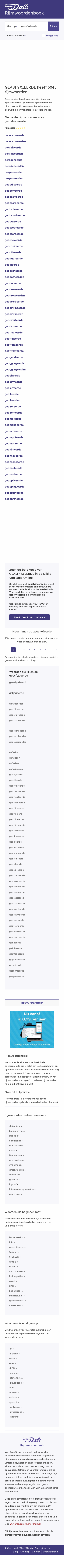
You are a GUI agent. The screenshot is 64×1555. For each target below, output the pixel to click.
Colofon (36, 1551)
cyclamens (15, 1164)
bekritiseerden (14, 153)
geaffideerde (16, 808)
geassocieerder (17, 742)
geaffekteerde (17, 797)
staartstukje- (16, 1295)
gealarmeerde (13, 381)
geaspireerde (16, 869)
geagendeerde (14, 357)
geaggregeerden (15, 369)
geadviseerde (13, 326)
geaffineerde (13, 338)
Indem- (13, 1252)
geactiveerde (13, 252)
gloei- (12, 1281)
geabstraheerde (15, 215)
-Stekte (13, 1392)
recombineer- (16, 1247)
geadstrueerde (14, 313)
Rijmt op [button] (11, 26)
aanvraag (14, 1194)
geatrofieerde (17, 925)
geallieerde (12, 394)
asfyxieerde (16, 692)
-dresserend (15, 1411)
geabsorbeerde (14, 202)
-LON (12, 1368)
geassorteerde (17, 909)
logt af (13, 1184)
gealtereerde (13, 406)
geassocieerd (16, 897)
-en (11, 1387)
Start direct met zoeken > (29, 617)
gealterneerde (13, 412)
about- (13, 1266)
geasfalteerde (17, 714)
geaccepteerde (14, 227)
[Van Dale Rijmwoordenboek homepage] (18, 7)
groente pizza (16, 1169)
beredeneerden (14, 166)
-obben (13, 1373)
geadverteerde (14, 320)
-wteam (13, 1416)
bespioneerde (13, 172)
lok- (11, 1242)
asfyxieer (14, 752)
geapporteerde (14, 492)
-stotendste (15, 1377)
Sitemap (24, 1551)
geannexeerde (14, 455)
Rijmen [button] (53, 26)
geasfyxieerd (17, 682)
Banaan (13, 1135)
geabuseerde (13, 221)
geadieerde (12, 264)
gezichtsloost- (16, 1300)
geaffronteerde (14, 350)
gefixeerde (15, 942)
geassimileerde (17, 730)
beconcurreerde (14, 135)
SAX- (12, 1286)
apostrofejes (16, 1160)
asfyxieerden (16, 703)
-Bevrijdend (15, 1382)
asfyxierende (16, 769)
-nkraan (13, 1353)
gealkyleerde (16, 836)
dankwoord (15, 1145)
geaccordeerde (14, 233)
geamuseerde (13, 443)
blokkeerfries (16, 1131)
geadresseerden (15, 295)
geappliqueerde (14, 486)
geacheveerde (13, 240)
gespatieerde (16, 976)
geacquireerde (14, 246)
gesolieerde (15, 965)
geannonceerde (14, 461)
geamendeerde (14, 424)
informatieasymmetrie (21, 1189)
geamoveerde (13, 431)
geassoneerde (17, 903)
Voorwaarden (50, 1551)
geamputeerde (14, 437)
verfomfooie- (16, 1271)
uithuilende (15, 1140)
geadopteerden (14, 276)
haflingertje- (16, 1276)
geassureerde (16, 920)
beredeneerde (13, 159)
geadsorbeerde (14, 301)
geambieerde (13, 418)
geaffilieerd (15, 813)
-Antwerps (14, 1407)
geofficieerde (16, 953)
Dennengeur (16, 1155)
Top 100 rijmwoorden (32, 1002)
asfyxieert (14, 757)
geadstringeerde (15, 307)
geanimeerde (13, 449)
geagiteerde (12, 375)
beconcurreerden (15, 141)
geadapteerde (14, 258)
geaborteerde (13, 190)
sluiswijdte (15, 1126)
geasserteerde (17, 875)
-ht (10, 1348)
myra (12, 1150)
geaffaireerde (17, 785)
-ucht (12, 1358)
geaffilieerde (16, 709)
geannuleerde (13, 474)
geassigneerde (17, 881)
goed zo (13, 1179)
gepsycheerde (17, 959)
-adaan (13, 1397)
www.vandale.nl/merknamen (25, 1523)
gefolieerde (15, 948)
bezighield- (15, 1290)
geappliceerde (14, 480)
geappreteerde (14, 498)
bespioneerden (14, 178)
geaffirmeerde (14, 344)
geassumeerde (17, 914)
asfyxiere (14, 763)
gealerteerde (13, 387)
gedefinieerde (17, 931)
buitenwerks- (16, 1237)
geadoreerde (13, 283)
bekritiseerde (13, 147)
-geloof (13, 1402)
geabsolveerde (14, 196)
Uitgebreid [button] (52, 35)
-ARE (12, 1363)
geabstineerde (14, 209)
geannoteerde (13, 468)
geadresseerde (14, 289)
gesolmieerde (16, 970)
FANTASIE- (15, 1305)
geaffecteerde (13, 332)
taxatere (14, 1174)
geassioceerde (17, 886)
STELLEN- (14, 1256)
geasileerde (15, 864)
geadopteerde (13, 270)
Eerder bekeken (15, 35)
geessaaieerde (17, 937)
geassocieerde (17, 720)
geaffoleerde (16, 830)
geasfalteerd (16, 858)
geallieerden (12, 400)
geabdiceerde (13, 184)
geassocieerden (17, 736)
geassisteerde (17, 892)
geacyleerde (16, 774)
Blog (15, 1551)
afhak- (13, 1261)
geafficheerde (17, 802)
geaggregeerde (14, 363)
